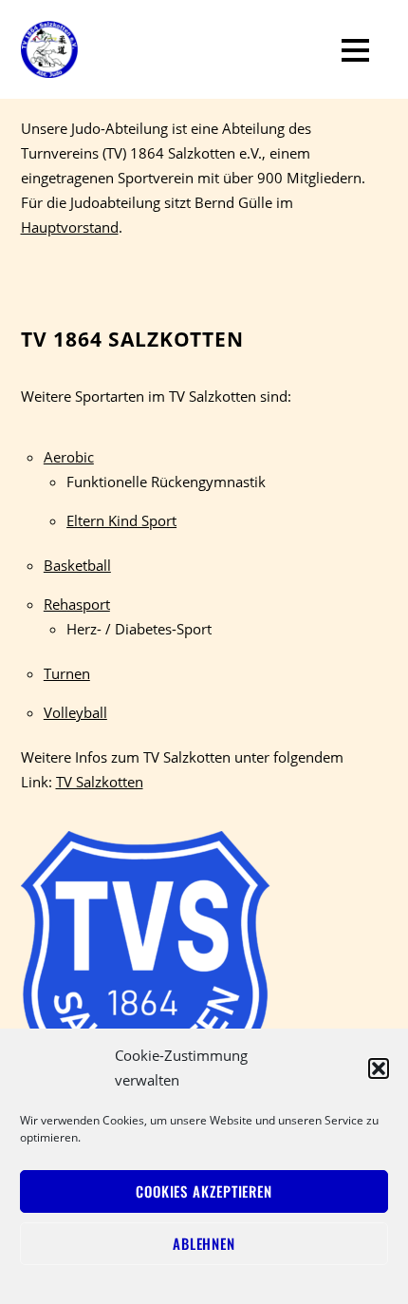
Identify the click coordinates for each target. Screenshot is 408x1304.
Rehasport (77, 604)
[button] (378, 1068)
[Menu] (355, 49)
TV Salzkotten (99, 781)
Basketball (77, 565)
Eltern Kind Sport (121, 520)
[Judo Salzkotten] (49, 65)
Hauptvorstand (70, 226)
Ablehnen (204, 1243)
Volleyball (75, 712)
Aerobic (69, 456)
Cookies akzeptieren (204, 1191)
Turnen (67, 673)
